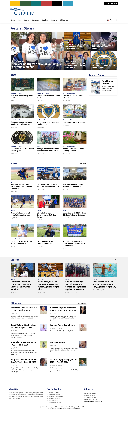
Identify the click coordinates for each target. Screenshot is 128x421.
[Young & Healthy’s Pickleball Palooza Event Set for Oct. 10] (48, 137)
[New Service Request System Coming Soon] (48, 111)
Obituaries (16, 303)
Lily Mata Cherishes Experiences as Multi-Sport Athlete (47, 215)
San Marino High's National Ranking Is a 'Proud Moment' (36, 65)
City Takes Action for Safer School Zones (103, 66)
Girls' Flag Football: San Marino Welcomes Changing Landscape (21, 186)
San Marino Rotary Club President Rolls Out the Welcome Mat (75, 66)
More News (83, 75)
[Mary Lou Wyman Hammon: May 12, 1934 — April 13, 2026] (82, 310)
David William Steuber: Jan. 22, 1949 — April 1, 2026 (23, 326)
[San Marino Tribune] (96, 87)
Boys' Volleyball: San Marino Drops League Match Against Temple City (48, 285)
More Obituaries (82, 303)
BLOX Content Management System (62, 408)
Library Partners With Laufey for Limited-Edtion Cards (21, 123)
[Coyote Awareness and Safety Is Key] (48, 84)
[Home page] (21, 11)
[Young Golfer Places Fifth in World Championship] (22, 230)
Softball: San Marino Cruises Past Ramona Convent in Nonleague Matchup (21, 285)
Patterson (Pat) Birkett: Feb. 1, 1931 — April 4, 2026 (24, 309)
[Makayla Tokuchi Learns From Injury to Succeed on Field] (22, 201)
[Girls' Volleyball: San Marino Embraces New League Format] (48, 173)
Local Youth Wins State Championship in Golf (45, 242)
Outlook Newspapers (49, 407)
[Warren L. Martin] (82, 344)
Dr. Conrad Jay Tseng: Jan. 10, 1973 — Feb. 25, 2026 (63, 360)
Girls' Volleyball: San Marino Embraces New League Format (48, 185)
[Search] (116, 20)
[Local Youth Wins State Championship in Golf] (48, 230)
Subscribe (114, 3)
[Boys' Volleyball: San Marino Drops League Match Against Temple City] (50, 270)
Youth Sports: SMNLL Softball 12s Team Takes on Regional (74, 214)
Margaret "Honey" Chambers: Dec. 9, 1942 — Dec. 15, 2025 (24, 360)
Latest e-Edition (96, 75)
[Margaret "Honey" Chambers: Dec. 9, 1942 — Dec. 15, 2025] (43, 362)
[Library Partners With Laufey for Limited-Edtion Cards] (22, 111)
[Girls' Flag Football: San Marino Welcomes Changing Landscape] (22, 173)
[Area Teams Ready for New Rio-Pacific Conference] (74, 173)
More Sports (83, 163)
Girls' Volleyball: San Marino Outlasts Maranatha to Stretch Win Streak (77, 47)
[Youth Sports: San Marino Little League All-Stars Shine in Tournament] (74, 230)
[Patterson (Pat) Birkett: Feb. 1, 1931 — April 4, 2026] (43, 310)
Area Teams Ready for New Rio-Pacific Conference (73, 185)
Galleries (15, 259)
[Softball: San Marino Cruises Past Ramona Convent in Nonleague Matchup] (23, 270)
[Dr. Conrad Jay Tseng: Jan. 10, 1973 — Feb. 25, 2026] (82, 362)
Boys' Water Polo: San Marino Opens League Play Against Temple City (104, 284)
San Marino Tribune (18, 61)
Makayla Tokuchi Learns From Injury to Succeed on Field (22, 214)
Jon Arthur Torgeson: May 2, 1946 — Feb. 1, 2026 (24, 343)
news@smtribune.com (95, 401)
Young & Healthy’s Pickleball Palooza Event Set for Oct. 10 (48, 150)
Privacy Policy (89, 407)
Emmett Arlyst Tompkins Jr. (62, 325)
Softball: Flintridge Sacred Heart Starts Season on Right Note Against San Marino (75, 285)
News (13, 75)
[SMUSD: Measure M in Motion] (74, 111)
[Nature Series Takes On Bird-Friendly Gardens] (74, 137)
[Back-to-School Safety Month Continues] (22, 84)
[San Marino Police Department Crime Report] (22, 137)
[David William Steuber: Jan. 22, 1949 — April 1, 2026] (43, 327)
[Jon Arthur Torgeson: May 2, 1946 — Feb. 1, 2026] (43, 344)
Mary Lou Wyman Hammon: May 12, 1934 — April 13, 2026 (63, 309)
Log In (107, 3)
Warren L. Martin (57, 342)
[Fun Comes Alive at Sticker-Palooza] (74, 84)
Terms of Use (81, 407)
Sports (67, 42)
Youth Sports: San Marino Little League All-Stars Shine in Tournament (74, 243)
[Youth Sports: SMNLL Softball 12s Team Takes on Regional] (74, 201)
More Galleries (113, 260)
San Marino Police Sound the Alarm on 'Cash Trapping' (102, 47)
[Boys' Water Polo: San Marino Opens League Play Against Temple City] (105, 270)
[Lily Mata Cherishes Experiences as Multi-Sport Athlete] (48, 201)
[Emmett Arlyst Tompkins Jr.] (82, 327)
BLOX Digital (77, 408)
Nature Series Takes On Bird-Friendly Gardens (74, 150)
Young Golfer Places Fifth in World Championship (21, 242)
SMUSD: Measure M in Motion (74, 122)
